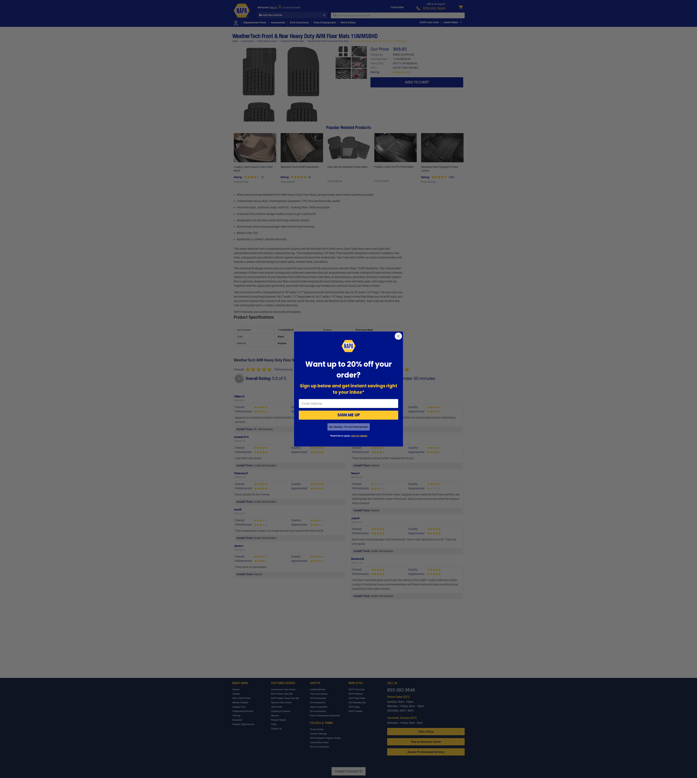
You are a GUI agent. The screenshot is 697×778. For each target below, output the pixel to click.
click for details (359, 435)
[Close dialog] (398, 336)
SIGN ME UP (348, 415)
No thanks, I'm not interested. (348, 427)
